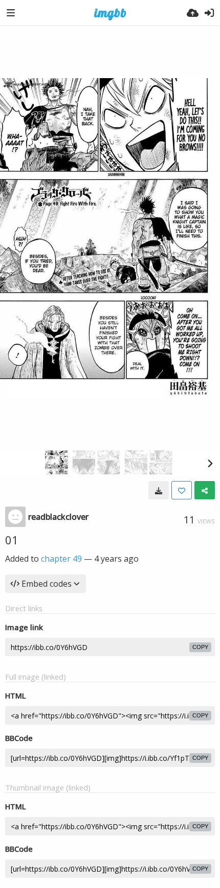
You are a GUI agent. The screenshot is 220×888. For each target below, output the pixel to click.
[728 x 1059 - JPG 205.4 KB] (158, 490)
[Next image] (210, 463)
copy (200, 647)
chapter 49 (61, 558)
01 (11, 539)
